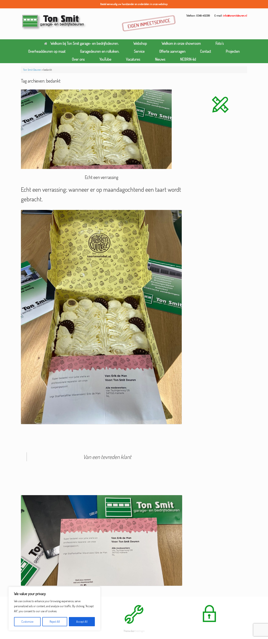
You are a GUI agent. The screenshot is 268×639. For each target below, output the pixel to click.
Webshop (140, 43)
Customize (27, 621)
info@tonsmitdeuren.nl (235, 15)
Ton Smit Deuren (32, 69)
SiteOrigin (140, 631)
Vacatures (133, 59)
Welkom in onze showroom (181, 43)
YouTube (105, 59)
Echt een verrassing (101, 177)
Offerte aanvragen (172, 51)
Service (139, 51)
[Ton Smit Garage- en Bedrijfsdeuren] (54, 22)
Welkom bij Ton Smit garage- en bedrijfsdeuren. (84, 43)
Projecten (233, 51)
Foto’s (219, 43)
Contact (205, 51)
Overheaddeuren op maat (47, 51)
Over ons (78, 59)
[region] (54, 609)
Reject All (55, 621)
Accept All (82, 621)
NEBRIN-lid (188, 59)
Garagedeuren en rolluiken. (99, 51)
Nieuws (160, 59)
